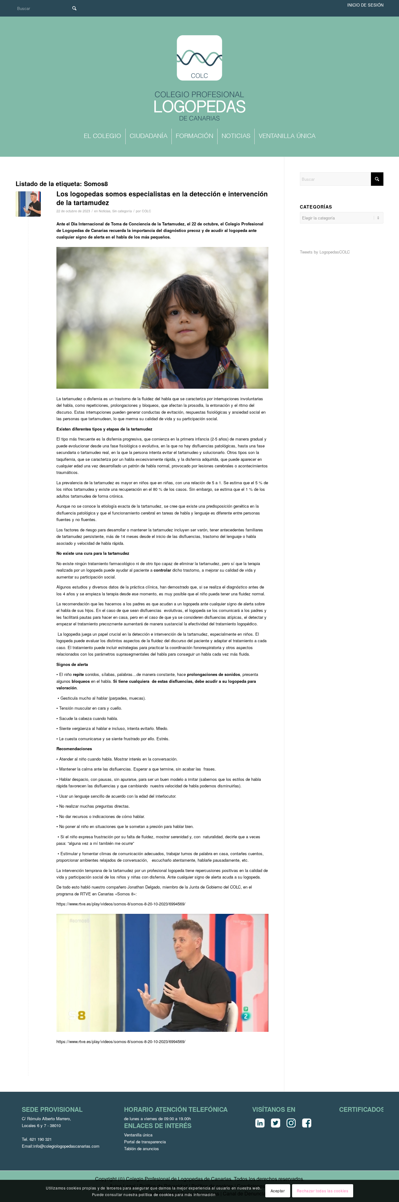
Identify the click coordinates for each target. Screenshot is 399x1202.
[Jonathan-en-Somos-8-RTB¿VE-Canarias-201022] (28, 204)
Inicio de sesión (365, 5)
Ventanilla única (138, 1135)
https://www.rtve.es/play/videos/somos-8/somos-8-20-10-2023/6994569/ (120, 904)
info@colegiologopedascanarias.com (66, 1146)
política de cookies (156, 1194)
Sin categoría (122, 211)
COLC (146, 211)
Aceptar (278, 1190)
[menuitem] (102, 136)
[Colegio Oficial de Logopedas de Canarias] (199, 79)
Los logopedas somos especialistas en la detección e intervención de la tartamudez (162, 198)
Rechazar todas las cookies (323, 1190)
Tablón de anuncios (141, 1148)
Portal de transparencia (145, 1142)
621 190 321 (41, 1139)
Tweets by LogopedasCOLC (325, 252)
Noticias (104, 211)
